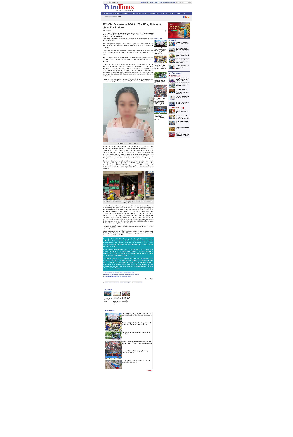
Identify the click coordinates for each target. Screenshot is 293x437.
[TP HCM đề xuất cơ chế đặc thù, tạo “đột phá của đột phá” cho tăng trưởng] (126, 293)
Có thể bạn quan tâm (175, 73)
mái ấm (117, 282)
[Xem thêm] (150, 370)
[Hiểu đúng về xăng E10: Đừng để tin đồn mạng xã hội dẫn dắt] (172, 55)
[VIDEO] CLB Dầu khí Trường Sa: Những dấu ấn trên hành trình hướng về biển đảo (182, 79)
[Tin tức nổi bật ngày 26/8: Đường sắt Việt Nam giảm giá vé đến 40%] (113, 364)
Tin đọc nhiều (173, 40)
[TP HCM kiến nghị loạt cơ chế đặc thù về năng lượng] (107, 293)
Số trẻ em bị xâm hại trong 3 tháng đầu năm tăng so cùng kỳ (117, 276)
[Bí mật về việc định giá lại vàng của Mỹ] (172, 129)
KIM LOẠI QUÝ (181, 13)
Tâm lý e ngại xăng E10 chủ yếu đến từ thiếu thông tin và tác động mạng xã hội (182, 61)
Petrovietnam (174, 75)
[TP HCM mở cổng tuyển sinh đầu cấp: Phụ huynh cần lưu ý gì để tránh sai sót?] (117, 293)
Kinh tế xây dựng (160, 2)
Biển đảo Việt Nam (173, 13)
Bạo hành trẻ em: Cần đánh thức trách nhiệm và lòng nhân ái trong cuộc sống (121, 274)
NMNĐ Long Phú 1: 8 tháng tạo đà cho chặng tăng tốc (182, 84)
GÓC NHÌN (138, 13)
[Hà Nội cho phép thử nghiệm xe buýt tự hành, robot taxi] (113, 336)
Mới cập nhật (158, 38)
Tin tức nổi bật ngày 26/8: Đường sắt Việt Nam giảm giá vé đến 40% (136, 361)
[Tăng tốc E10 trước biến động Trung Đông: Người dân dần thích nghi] (172, 67)
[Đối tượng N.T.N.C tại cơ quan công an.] (128, 112)
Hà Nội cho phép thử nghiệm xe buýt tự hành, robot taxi (136, 333)
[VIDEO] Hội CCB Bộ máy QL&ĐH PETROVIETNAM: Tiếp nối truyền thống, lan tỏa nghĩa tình (182, 91)
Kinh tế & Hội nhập (130, 13)
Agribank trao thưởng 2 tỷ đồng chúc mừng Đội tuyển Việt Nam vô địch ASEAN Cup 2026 (182, 134)
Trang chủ (107, 16)
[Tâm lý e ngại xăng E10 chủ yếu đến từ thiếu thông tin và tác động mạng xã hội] (172, 61)
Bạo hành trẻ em (109, 282)
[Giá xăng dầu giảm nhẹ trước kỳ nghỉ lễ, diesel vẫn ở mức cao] (172, 123)
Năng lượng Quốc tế (152, 2)
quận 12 (134, 282)
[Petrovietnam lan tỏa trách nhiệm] (172, 50)
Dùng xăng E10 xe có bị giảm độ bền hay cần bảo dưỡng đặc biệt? (182, 44)
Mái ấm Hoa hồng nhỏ (125, 282)
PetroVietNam (108, 13)
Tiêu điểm (122, 13)
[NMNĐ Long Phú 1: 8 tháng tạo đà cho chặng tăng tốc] (172, 85)
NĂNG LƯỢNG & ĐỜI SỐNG (148, 13)
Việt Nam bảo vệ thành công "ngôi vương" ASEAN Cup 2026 (135, 351)
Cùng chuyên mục (109, 310)
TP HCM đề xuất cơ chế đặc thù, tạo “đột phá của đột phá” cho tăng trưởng (126, 300)
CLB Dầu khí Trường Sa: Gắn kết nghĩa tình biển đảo (182, 97)
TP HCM (140, 282)
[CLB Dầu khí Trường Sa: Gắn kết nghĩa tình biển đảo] (172, 98)
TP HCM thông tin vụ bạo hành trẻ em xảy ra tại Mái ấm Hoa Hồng (118, 272)
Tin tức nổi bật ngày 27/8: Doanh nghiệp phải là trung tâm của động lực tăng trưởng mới (136, 323)
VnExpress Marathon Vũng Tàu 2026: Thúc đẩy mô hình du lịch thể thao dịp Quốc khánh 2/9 (136, 314)
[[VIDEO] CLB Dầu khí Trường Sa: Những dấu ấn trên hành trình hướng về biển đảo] (172, 80)
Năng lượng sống (113, 16)
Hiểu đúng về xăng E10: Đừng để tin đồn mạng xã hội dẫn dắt (182, 54)
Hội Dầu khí (116, 13)
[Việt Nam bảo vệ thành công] (113, 354)
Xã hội (119, 16)
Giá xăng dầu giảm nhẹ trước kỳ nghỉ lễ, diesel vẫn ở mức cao (182, 122)
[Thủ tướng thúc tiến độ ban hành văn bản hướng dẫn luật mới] (172, 111)
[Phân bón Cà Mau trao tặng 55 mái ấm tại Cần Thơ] (172, 104)
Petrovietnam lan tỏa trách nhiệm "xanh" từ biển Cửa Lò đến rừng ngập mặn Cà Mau (182, 49)
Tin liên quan (108, 290)
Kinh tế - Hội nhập (176, 107)
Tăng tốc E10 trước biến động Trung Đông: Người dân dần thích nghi (182, 67)
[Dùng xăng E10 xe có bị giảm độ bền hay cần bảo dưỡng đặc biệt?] (172, 44)
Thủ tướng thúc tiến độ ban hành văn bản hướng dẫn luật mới (182, 111)
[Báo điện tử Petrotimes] (119, 7)
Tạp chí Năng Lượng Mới (169, 2)
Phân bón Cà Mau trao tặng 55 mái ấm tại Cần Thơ (182, 103)
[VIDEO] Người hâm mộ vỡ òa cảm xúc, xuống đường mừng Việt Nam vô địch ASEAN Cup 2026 (137, 342)
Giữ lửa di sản (144, 2)
